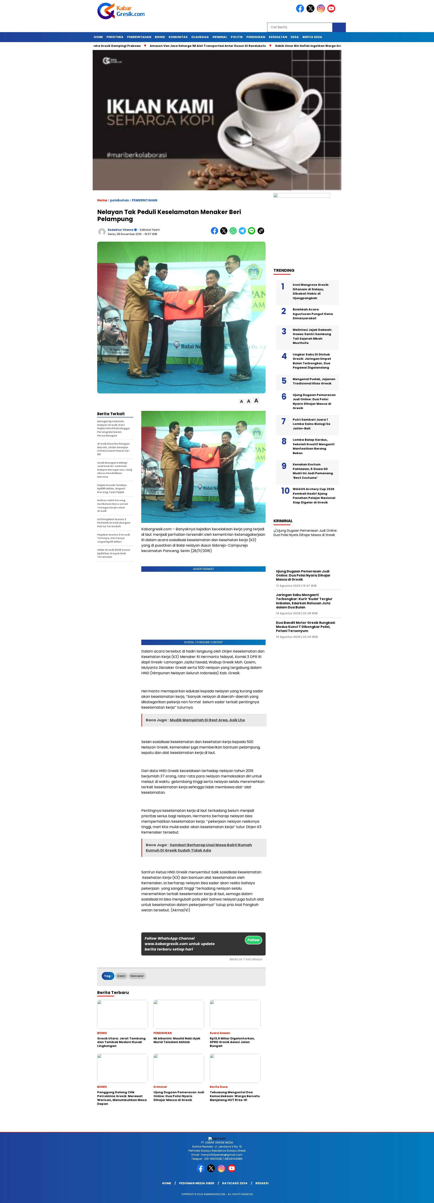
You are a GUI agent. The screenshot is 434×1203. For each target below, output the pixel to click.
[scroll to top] (417, 1196)
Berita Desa (312, 37)
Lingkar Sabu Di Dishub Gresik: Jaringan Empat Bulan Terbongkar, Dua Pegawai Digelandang (312, 361)
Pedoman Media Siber (196, 1183)
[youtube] (332, 11)
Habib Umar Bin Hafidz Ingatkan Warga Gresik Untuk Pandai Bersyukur (292, 46)
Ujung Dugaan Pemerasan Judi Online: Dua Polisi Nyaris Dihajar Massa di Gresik (314, 401)
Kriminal (219, 37)
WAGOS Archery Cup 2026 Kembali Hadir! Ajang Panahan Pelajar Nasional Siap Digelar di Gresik (314, 496)
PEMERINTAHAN (139, 37)
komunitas (178, 37)
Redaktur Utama (120, 230)
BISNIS (160, 37)
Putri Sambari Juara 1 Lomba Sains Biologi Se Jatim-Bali (311, 424)
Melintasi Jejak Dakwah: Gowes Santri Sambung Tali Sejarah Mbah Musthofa (312, 336)
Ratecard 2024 (235, 1183)
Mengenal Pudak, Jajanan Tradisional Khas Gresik (314, 381)
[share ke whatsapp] (234, 233)
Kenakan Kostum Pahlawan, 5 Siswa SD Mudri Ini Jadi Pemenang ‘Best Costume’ (313, 471)
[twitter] (311, 11)
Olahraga (200, 37)
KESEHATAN (278, 37)
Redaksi (262, 1183)
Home (98, 37)
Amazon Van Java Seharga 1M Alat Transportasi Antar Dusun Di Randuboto (171, 46)
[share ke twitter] (224, 233)
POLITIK (237, 37)
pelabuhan (119, 200)
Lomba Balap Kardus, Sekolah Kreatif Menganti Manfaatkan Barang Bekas (314, 446)
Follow (253, 940)
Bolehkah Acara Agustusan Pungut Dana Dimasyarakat (313, 313)
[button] (241, 401)
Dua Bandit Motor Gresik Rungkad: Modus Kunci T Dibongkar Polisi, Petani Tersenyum (305, 626)
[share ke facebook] (215, 233)
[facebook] (301, 11)
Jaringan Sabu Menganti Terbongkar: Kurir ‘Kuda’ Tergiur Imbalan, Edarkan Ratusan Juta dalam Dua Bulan (304, 601)
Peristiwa (114, 37)
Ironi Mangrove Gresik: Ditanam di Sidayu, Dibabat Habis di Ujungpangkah (311, 291)
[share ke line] (252, 233)
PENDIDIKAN (255, 37)
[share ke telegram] (243, 233)
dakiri (121, 976)
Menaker (137, 976)
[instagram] (321, 11)
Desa (295, 37)
